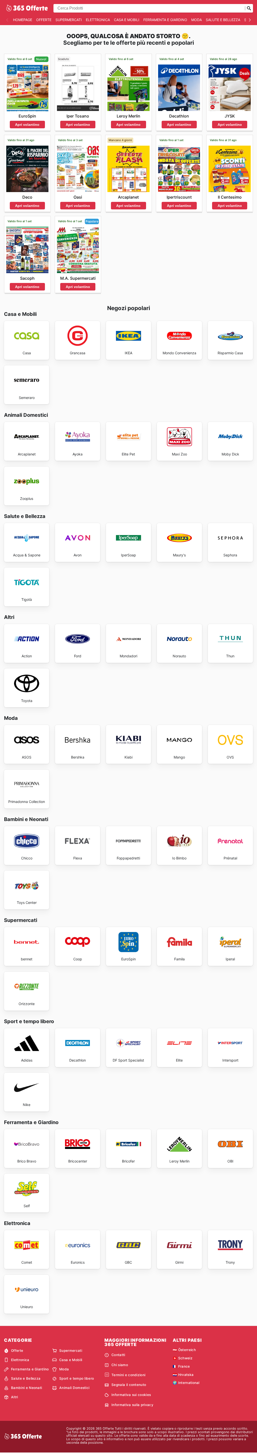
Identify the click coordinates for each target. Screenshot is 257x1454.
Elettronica (98, 20)
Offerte (43, 20)
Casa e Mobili (126, 20)
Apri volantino (27, 125)
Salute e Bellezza (223, 20)
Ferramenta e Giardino (165, 20)
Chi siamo (119, 1365)
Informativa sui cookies (131, 1395)
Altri (14, 1397)
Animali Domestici (74, 1388)
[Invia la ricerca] (249, 8)
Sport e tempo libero (76, 1378)
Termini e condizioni (128, 1375)
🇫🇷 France (181, 1366)
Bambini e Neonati (26, 1388)
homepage (22, 20)
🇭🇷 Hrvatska (183, 1375)
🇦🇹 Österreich (184, 1350)
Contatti (118, 1355)
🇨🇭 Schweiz (182, 1358)
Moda (196, 20)
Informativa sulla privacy (132, 1405)
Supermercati (68, 20)
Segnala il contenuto (128, 1385)
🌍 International (186, 1383)
